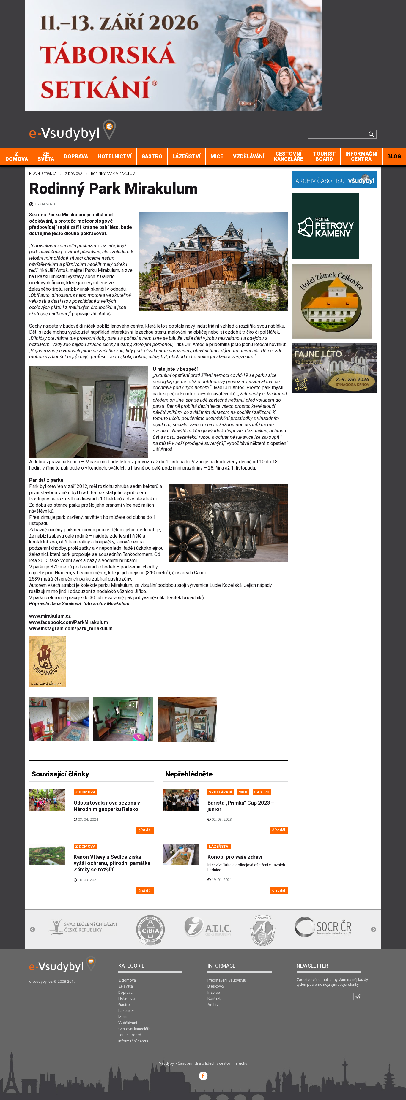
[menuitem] (17, 156)
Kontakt (214, 998)
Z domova (16, 156)
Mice (216, 156)
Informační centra (361, 156)
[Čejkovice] (332, 301)
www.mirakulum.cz (50, 616)
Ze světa (46, 156)
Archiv (212, 1004)
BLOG (394, 156)
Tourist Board (324, 156)
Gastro (152, 156)
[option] (63, 930)
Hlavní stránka (42, 174)
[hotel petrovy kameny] (325, 225)
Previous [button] (32, 930)
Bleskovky (215, 986)
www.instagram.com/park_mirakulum (71, 628)
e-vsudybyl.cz (41, 981)
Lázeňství (186, 156)
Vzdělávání (248, 156)
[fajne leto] (334, 367)
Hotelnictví (115, 156)
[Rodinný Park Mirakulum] (59, 719)
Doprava (76, 156)
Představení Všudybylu (226, 980)
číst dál (145, 830)
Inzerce (213, 992)
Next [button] (374, 930)
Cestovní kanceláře (288, 156)
